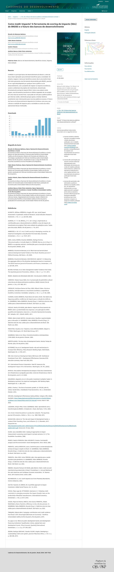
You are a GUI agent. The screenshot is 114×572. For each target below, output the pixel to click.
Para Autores (88, 69)
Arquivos (14, 11)
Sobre (30, 11)
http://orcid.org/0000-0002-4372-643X (17, 44)
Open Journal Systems (91, 79)
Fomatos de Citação (63, 102)
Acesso (107, 1)
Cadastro (100, 1)
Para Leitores (88, 66)
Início (9, 17)
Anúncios (22, 11)
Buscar (105, 11)
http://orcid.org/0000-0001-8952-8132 (17, 38)
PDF (60, 69)
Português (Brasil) (90, 33)
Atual (6, 11)
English (87, 30)
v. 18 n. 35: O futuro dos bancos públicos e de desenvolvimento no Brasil (39, 17)
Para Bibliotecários (89, 71)
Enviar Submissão (91, 19)
